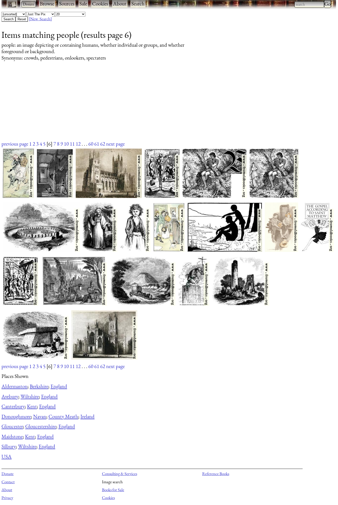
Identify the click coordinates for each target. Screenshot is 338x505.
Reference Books (215, 473)
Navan (39, 416)
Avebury (9, 396)
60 (90, 143)
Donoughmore (16, 416)
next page (115, 143)
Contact (8, 481)
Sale (83, 3)
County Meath (63, 416)
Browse (47, 3)
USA (6, 456)
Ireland (87, 416)
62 (102, 143)
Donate (7, 473)
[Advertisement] (149, 105)
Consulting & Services (119, 473)
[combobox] (309, 4)
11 (72, 143)
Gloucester (12, 426)
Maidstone (12, 436)
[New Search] (40, 19)
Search (138, 3)
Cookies (100, 3)
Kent (32, 406)
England (58, 386)
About (119, 3)
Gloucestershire (40, 426)
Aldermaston (14, 386)
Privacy (7, 497)
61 (96, 143)
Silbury (8, 446)
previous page (14, 143)
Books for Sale (113, 489)
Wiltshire (30, 396)
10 (66, 143)
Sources (66, 3)
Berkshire (39, 386)
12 (78, 143)
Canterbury (13, 406)
